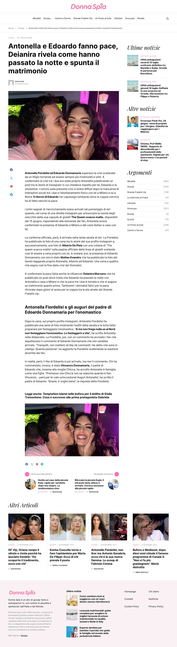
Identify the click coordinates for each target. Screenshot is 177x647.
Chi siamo (154, 591)
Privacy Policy (156, 606)
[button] (167, 18)
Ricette (130, 214)
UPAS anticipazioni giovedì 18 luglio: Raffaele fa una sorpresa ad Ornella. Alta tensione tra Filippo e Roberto (154, 91)
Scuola (130, 219)
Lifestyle (131, 203)
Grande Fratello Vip (136, 192)
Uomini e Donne (135, 230)
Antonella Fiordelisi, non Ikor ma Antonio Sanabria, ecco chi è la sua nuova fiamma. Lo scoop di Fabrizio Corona (108, 556)
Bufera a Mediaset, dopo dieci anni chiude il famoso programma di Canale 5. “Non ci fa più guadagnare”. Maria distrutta (150, 558)
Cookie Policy (131, 606)
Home (11, 28)
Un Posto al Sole (148, 56)
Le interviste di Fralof (137, 197)
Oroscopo (155, 117)
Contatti (128, 599)
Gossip (21, 28)
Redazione (19, 81)
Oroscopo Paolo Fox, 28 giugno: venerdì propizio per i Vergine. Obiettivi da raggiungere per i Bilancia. (154, 126)
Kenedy (24, 635)
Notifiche (153, 599)
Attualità (42, 492)
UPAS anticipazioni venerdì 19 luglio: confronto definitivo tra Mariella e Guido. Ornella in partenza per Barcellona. (153, 66)
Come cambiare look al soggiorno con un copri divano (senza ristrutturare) (95, 599)
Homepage (130, 591)
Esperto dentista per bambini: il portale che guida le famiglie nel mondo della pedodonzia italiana (95, 631)
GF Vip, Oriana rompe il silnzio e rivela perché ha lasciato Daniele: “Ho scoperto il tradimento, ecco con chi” (24, 556)
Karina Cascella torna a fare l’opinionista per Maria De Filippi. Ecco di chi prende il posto (67, 555)
